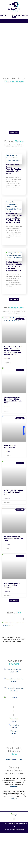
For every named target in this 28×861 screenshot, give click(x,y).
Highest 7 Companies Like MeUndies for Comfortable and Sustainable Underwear (9, 114)
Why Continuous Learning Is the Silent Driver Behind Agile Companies (21, 117)
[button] (3, 21)
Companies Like (7, 88)
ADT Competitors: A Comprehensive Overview (12, 585)
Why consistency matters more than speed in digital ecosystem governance (20, 61)
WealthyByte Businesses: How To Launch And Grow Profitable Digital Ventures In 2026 (14, 217)
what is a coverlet (11, 759)
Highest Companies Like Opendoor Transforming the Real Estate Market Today (13, 93)
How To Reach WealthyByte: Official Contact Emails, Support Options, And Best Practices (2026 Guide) (15, 38)
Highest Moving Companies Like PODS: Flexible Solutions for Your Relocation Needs (9, 101)
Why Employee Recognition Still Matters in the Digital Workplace (21, 50)
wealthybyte (14, 798)
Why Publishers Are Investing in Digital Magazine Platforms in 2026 (13, 400)
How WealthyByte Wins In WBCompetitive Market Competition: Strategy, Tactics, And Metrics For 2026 (13, 350)
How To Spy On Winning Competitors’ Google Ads (13, 492)
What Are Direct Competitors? (10, 446)
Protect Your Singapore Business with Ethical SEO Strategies (9, 63)
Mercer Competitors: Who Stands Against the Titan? (13, 538)
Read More (7, 358)
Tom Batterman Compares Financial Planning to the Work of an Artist (13, 169)
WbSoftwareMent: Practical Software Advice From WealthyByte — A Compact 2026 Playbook (14, 639)
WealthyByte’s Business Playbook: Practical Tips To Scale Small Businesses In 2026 (14, 266)
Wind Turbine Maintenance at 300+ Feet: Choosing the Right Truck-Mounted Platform (8, 45)
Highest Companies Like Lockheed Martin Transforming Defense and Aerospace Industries (21, 100)
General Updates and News (9, 33)
